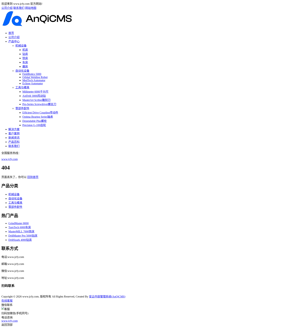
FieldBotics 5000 (31, 74)
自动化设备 (22, 70)
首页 (11, 33)
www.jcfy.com (9, 159)
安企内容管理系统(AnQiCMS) (107, 296)
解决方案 (14, 129)
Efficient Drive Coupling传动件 (40, 112)
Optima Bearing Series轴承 (37, 116)
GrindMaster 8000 (18, 223)
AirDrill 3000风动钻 (34, 95)
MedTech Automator (33, 80)
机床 (25, 49)
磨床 (25, 66)
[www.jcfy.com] (37, 26)
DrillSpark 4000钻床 (20, 239)
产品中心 (14, 41)
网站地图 (30, 7)
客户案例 (14, 133)
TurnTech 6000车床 (19, 227)
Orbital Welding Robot (35, 77)
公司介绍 (7, 7)
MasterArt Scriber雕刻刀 (36, 100)
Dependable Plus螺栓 (34, 120)
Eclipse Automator (32, 83)
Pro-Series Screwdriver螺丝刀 (39, 104)
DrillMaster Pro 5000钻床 (22, 235)
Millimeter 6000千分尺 (35, 91)
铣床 (25, 58)
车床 (25, 62)
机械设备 (21, 45)
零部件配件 (22, 108)
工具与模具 (22, 87)
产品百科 (14, 141)
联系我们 (18, 7)
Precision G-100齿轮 (34, 125)
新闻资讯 (14, 137)
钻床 (25, 53)
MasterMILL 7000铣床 (21, 231)
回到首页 (32, 177)
